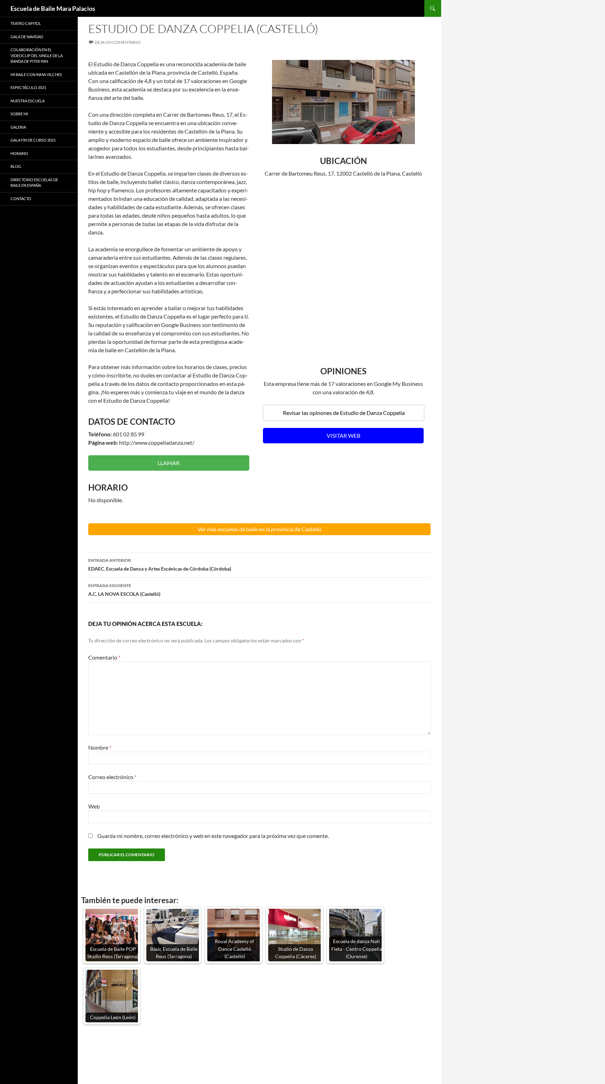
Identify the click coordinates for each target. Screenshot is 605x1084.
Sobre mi (19, 113)
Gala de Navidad (27, 36)
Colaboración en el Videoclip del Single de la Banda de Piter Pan (37, 55)
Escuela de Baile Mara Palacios (53, 8)
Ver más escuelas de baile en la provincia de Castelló (259, 529)
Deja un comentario (118, 42)
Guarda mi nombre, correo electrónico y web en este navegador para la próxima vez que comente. (213, 835)
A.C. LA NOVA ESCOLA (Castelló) (124, 590)
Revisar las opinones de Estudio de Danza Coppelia (344, 412)
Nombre (99, 747)
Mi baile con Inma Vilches (36, 74)
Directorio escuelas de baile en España (34, 182)
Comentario (104, 657)
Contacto (21, 198)
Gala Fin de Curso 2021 (33, 140)
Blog (16, 166)
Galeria (18, 127)
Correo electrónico (112, 776)
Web (94, 806)
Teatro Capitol (26, 23)
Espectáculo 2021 (28, 87)
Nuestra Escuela (27, 100)
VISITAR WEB (343, 435)
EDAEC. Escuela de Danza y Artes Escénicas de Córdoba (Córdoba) (159, 565)
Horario (19, 153)
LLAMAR (169, 462)
